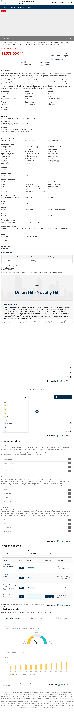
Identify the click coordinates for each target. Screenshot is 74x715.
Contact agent (6, 38)
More (69, 3)
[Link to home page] (9, 2)
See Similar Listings (58, 59)
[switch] (62, 38)
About (61, 3)
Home (54, 3)
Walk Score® (41, 389)
